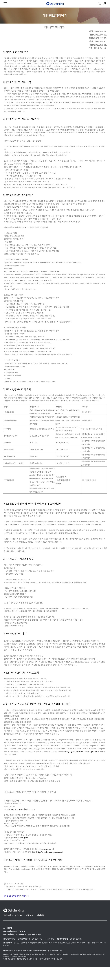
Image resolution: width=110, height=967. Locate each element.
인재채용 (40, 915)
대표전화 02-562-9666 (14, 931)
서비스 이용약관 (49, 939)
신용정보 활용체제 (75, 939)
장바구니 (99, 3)
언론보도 (29, 915)
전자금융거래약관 (37, 939)
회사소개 (7, 915)
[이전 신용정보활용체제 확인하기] (16, 895)
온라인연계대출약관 (24, 939)
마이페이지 (105, 3)
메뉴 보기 (5, 3)
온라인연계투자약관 (9, 939)
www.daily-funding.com (21, 869)
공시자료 (18, 915)
